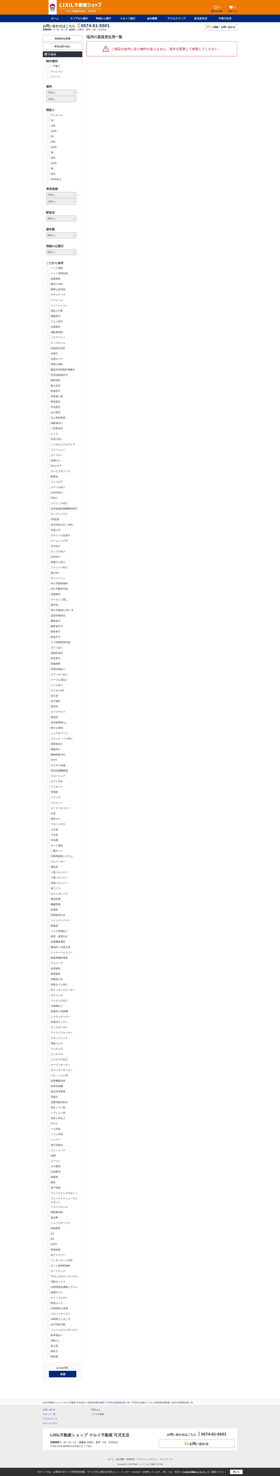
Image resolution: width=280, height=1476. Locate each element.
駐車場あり (57, 1335)
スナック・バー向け (62, 738)
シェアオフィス (59, 733)
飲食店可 (55, 391)
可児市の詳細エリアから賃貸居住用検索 (151, 1402)
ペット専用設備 (59, 273)
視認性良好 (57, 653)
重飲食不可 (57, 626)
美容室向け (57, 743)
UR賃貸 (55, 519)
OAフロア (56, 465)
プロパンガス (58, 824)
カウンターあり (59, 674)
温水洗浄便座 (58, 1091)
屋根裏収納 (57, 1212)
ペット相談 (57, 268)
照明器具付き (58, 915)
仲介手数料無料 (59, 583)
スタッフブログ (50, 1423)
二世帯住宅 (57, 428)
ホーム (55, 18)
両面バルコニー (59, 882)
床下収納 (55, 1187)
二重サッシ (57, 850)
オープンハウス (59, 514)
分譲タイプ (57, 358)
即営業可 (55, 658)
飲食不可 (55, 637)
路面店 (54, 717)
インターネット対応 (62, 1260)
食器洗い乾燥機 (59, 1011)
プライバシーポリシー (147, 1459)
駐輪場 (54, 925)
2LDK (54, 147)
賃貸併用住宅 (58, 615)
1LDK (54, 131)
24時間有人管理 (59, 1308)
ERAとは (95, 1409)
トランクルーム (59, 1206)
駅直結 (54, 476)
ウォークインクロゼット (64, 1193)
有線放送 (55, 1249)
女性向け (55, 556)
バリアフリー (58, 337)
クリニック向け (59, 503)
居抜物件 (55, 594)
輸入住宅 (55, 385)
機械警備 (55, 904)
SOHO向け (57, 492)
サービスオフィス (60, 471)
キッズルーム (58, 342)
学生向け (55, 546)
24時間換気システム (62, 856)
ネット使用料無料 (60, 1265)
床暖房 (54, 1177)
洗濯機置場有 (58, 941)
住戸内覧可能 (58, 1324)
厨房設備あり (58, 669)
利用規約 (130, 1459)
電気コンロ (57, 1043)
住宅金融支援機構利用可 (64, 508)
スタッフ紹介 (128, 18)
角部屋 (54, 1356)
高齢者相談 (57, 332)
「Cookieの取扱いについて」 (194, 1472)
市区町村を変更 (62, 38)
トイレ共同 (57, 1134)
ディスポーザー (59, 1027)
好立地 (54, 695)
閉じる (236, 1472)
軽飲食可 (55, 631)
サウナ (54, 1123)
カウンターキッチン (62, 1070)
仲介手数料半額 (59, 588)
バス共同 (55, 1128)
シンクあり (57, 685)
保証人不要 (57, 310)
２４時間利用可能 (60, 642)
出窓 (53, 813)
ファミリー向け (59, 567)
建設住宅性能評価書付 (63, 369)
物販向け (55, 749)
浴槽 (53, 1155)
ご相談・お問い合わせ (223, 27)
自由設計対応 (58, 348)
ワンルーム (57, 115)
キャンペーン (58, 578)
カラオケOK (57, 690)
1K (52, 120)
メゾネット (57, 786)
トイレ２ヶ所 (58, 1112)
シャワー (55, 1139)
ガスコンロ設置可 (60, 535)
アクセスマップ (50, 1419)
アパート (55, 76)
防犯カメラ (57, 1303)
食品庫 (54, 1217)
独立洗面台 (57, 1144)
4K (52, 168)
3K (52, 152)
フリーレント (58, 449)
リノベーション (59, 305)
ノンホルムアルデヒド (63, 444)
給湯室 (54, 909)
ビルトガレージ (59, 893)
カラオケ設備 (58, 765)
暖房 (53, 1182)
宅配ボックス (58, 1281)
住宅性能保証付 (59, 374)
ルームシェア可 (59, 540)
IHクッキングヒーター (63, 989)
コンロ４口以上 (59, 1059)
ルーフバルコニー (60, 808)
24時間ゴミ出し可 (60, 1319)
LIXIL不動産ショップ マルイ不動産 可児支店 (64, 1402)
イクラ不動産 (97, 1414)
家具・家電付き (59, 936)
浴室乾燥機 (57, 1086)
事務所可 (55, 316)
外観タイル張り (59, 984)
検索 (62, 1374)
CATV (54, 1244)
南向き (54, 1351)
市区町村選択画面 (95, 1402)
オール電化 (57, 845)
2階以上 (55, 1340)
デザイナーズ (58, 294)
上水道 (54, 829)
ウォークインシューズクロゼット (64, 1198)
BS (52, 1238)
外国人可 (55, 530)
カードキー (57, 455)
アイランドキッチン (62, 1032)
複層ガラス (57, 1292)
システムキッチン (60, 1016)
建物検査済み (58, 754)
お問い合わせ (49, 1409)
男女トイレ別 (58, 1107)
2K (52, 136)
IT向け (54, 497)
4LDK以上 (56, 179)
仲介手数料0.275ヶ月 (62, 610)
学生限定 (55, 407)
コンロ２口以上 (59, 1000)
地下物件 (55, 701)
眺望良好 (55, 380)
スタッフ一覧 (49, 1414)
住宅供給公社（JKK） (63, 524)
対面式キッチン (59, 1022)
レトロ (54, 433)
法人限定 (55, 412)
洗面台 (54, 1096)
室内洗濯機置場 (59, 770)
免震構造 (55, 968)
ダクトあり (57, 647)
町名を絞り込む (62, 46)
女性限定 (55, 326)
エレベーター (58, 861)
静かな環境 (57, 727)
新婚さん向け (58, 562)
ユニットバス (58, 1150)
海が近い (55, 572)
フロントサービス (60, 1313)
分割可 (54, 353)
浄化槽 (54, 840)
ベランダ (55, 797)
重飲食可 (55, 620)
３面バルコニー (59, 877)
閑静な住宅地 (58, 289)
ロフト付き (57, 781)
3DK (53, 157)
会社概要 (152, 18)
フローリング (58, 776)
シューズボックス (60, 1222)
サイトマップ (166, 1459)
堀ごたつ (55, 888)
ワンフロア (57, 481)
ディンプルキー (59, 1297)
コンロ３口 (57, 1054)
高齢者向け (57, 423)
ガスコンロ (57, 995)
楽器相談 (55, 278)
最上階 (54, 1345)
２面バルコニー (59, 872)
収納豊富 (55, 1228)
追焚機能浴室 (58, 1080)
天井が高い (57, 439)
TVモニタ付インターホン (64, 1276)
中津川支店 (225, 18)
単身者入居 (57, 396)
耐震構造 (55, 973)
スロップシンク (59, 1038)
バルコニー (57, 802)
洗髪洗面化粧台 (59, 1102)
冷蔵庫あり (57, 1005)
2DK (53, 141)
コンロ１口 (57, 1048)
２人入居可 (57, 321)
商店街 (54, 706)
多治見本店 (200, 18)
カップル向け (58, 551)
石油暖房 (55, 1171)
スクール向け (58, 487)
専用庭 (54, 792)
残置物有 (55, 663)
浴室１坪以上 (58, 1118)
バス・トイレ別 (59, 1075)
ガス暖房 (55, 1166)
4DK (53, 173)
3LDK (54, 163)
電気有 (54, 866)
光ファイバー (58, 1255)
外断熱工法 (57, 979)
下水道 (54, 834)
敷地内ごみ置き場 (60, 947)
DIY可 (54, 759)
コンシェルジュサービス (64, 1329)
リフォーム (57, 300)
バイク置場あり (59, 931)
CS (52, 1233)
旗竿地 (54, 604)
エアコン (55, 1161)
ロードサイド (58, 711)
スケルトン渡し (59, 599)
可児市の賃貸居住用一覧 (117, 1402)
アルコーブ (57, 963)
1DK (53, 125)
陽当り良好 (57, 284)
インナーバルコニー (62, 952)
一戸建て (55, 66)
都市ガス (55, 818)
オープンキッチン (60, 1064)
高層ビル (55, 460)
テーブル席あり (59, 679)
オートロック (58, 1271)
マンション (57, 71)
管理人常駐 (57, 364)
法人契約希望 (58, 417)
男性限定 (55, 401)
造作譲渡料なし (59, 722)
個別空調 (55, 899)
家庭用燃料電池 (59, 957)
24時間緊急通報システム (64, 1287)
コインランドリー (60, 920)
